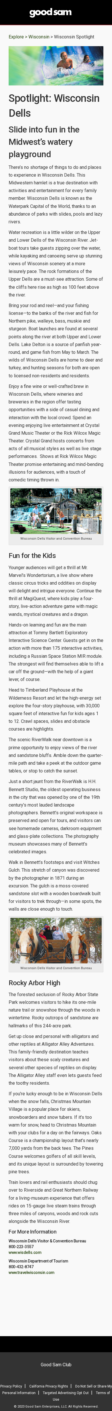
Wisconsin (39, 37)
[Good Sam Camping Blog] (56, 13)
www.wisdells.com (25, 1252)
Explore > (18, 37)
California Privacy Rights (48, 1386)
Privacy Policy (11, 1386)
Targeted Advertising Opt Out (66, 1393)
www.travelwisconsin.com (32, 1272)
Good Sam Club (56, 1364)
